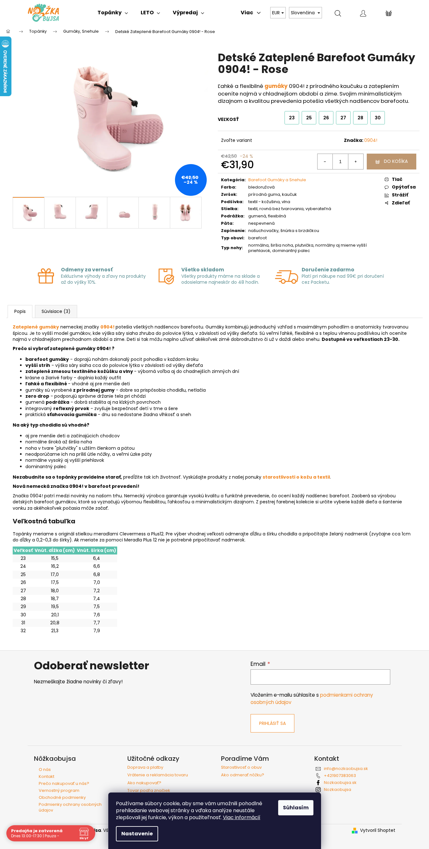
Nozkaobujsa (337, 789)
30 (378, 118)
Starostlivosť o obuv (241, 767)
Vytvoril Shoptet (377, 830)
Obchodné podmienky (62, 797)
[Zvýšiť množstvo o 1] (355, 161)
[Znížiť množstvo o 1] (325, 161)
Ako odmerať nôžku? (242, 775)
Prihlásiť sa (272, 723)
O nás (45, 769)
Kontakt (46, 776)
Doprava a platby (145, 767)
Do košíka (396, 161)
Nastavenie (137, 833)
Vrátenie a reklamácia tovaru (157, 775)
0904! (370, 140)
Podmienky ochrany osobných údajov (70, 807)
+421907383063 (340, 776)
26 (326, 118)
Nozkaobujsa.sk (340, 782)
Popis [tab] (20, 311)
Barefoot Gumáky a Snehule (277, 180)
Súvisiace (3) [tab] (56, 311)
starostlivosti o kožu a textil (296, 477)
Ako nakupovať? (144, 783)
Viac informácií (241, 817)
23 (292, 118)
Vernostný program (59, 790)
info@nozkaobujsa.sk (346, 769)
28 (360, 118)
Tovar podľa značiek (148, 790)
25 (309, 118)
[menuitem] (112, 12)
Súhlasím (296, 807)
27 (343, 118)
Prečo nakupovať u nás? (64, 783)
